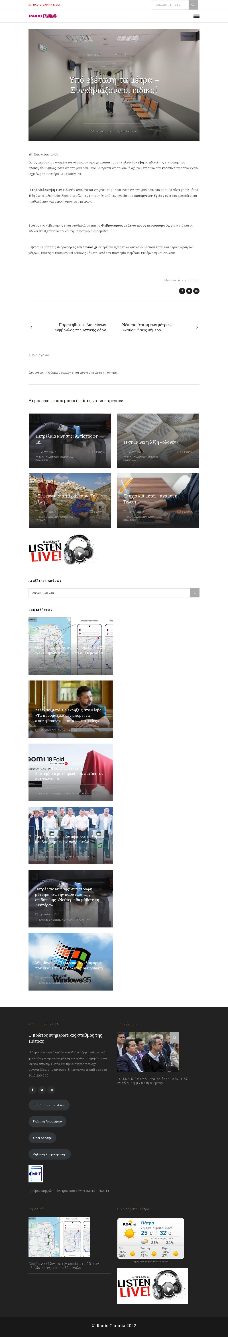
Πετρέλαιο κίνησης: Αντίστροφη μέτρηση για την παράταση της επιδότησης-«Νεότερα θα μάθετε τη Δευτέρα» (67, 896)
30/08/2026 (48, 662)
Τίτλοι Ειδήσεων (47, 457)
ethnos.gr (90, 247)
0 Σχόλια (99, 452)
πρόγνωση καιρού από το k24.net (151, 1262)
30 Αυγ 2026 (47, 452)
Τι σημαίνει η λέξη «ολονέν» (150, 442)
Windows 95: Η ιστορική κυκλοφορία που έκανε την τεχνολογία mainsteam (69, 965)
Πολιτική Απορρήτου (47, 1121)
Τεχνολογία (71, 667)
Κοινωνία (66, 457)
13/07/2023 (129, 1092)
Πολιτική (41, 460)
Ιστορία (153, 457)
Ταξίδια (40, 520)
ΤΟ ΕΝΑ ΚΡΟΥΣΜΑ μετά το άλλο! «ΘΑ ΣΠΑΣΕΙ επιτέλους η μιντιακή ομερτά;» (154, 1081)
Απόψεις (68, 856)
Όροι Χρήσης (42, 1138)
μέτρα (146, 168)
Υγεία (85, 667)
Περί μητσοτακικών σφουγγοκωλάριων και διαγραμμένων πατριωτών (70, 839)
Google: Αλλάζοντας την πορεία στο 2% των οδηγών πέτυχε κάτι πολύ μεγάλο (70, 650)
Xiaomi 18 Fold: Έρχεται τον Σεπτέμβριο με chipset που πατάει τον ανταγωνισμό (69, 773)
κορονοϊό (168, 168)
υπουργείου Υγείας (42, 168)
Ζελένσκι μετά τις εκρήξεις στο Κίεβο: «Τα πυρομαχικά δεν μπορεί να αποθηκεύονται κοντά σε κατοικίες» (68, 715)
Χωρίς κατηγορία (72, 730)
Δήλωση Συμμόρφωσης (49, 1154)
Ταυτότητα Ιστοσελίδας (49, 1105)
